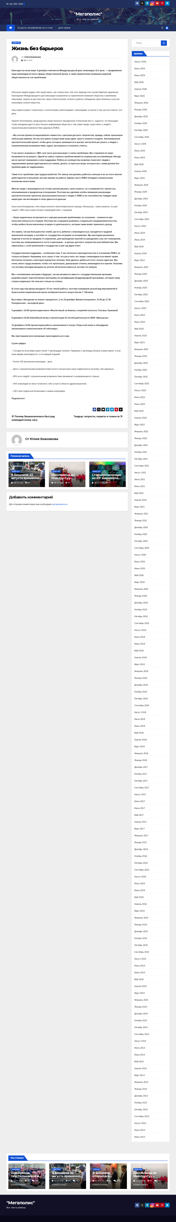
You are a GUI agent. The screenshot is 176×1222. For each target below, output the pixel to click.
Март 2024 (139, 260)
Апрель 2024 (140, 253)
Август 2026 (140, 62)
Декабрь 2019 (141, 603)
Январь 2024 (140, 274)
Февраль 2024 (141, 267)
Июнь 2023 (139, 322)
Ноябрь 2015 (140, 938)
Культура (96, 1169)
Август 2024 (140, 226)
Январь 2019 (140, 678)
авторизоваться (59, 504)
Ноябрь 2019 (140, 609)
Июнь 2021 (139, 486)
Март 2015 (139, 993)
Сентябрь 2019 (141, 623)
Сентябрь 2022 (141, 383)
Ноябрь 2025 (140, 123)
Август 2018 (140, 712)
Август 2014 (140, 1041)
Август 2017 (140, 794)
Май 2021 (139, 493)
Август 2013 (140, 1123)
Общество (16, 42)
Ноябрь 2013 (140, 1103)
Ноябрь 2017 (140, 774)
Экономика (16, 1169)
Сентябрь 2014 (141, 1034)
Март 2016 (139, 911)
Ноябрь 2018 (140, 692)
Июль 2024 (139, 233)
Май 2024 (139, 247)
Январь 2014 (140, 1089)
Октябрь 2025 (141, 130)
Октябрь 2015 (141, 945)
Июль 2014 (139, 1048)
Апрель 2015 (140, 986)
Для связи (64, 28)
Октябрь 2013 (141, 1109)
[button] (162, 28)
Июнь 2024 (139, 240)
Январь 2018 (140, 760)
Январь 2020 (140, 596)
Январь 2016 (140, 925)
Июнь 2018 (139, 726)
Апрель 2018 (140, 740)
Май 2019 (139, 651)
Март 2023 (139, 342)
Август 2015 (140, 959)
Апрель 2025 (140, 171)
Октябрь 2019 (141, 616)
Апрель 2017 (140, 822)
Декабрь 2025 (141, 116)
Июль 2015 (139, 966)
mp (28, 483)
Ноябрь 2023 (140, 288)
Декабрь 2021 (141, 445)
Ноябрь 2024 (140, 205)
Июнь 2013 (139, 1137)
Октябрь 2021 (141, 459)
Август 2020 (140, 555)
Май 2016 (139, 897)
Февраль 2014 (141, 1082)
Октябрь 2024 (141, 212)
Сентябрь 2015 (141, 952)
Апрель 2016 (140, 904)
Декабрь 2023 (141, 281)
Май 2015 (139, 979)
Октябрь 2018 (141, 699)
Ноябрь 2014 (140, 1020)
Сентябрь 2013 (141, 1116)
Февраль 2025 (141, 185)
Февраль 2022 (141, 431)
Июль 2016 (139, 883)
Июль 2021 (139, 479)
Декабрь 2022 (141, 363)
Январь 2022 (140, 438)
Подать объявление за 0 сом (35, 28)
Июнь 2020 (139, 568)
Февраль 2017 (141, 835)
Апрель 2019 (140, 657)
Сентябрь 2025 (141, 137)
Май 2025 (139, 164)
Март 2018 (139, 746)
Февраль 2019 (141, 671)
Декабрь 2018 (141, 685)
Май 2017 (139, 815)
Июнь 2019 (139, 644)
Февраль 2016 (141, 918)
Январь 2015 (140, 1007)
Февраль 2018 (141, 753)
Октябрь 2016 (141, 863)
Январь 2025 (140, 192)
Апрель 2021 (140, 500)
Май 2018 (139, 733)
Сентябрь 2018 (141, 705)
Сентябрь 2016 (141, 870)
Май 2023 (139, 329)
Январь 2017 (140, 842)
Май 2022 (139, 411)
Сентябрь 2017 (141, 788)
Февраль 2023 (141, 349)
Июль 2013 (139, 1130)
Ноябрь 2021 (140, 452)
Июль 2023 (139, 315)
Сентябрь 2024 (141, 219)
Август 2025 (140, 144)
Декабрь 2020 (141, 527)
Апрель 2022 (140, 418)
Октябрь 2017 (141, 781)
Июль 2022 (139, 397)
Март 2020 (139, 582)
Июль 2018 (139, 719)
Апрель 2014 (140, 1068)
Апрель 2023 (140, 336)
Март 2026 (139, 96)
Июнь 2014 (139, 1055)
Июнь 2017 (139, 808)
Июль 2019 (139, 637)
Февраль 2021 (141, 514)
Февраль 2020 (141, 589)
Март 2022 (139, 425)
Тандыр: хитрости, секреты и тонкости (97, 416)
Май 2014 (139, 1061)
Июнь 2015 (139, 972)
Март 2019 (139, 664)
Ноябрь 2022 (140, 370)
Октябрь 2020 (141, 541)
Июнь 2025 (139, 157)
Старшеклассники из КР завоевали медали (106, 478)
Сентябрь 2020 (141, 548)
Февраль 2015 (141, 1000)
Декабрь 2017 (141, 767)
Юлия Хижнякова (32, 57)
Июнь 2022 (139, 404)
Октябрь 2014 (141, 1027)
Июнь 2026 (139, 75)
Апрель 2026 (140, 89)
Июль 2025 (139, 151)
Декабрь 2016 (141, 849)
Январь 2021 (140, 520)
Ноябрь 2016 (140, 856)
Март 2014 (139, 1075)
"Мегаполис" (88, 14)
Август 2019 (140, 630)
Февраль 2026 (141, 103)
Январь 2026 (140, 110)
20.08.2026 (18, 1181)
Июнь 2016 (139, 890)
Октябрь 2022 (141, 377)
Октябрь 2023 (141, 294)
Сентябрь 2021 (141, 466)
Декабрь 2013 (141, 1096)
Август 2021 (140, 473)
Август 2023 (140, 308)
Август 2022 (140, 390)
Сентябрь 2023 (141, 301)
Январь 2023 (140, 356)
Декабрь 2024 (141, 199)
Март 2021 (139, 507)
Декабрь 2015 (141, 931)
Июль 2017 (139, 801)
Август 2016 (140, 877)
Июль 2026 (139, 68)
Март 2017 (139, 829)
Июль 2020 (139, 562)
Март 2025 (139, 178)
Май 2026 (139, 82)
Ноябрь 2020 (140, 534)
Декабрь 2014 (141, 1014)
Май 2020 (139, 575)
